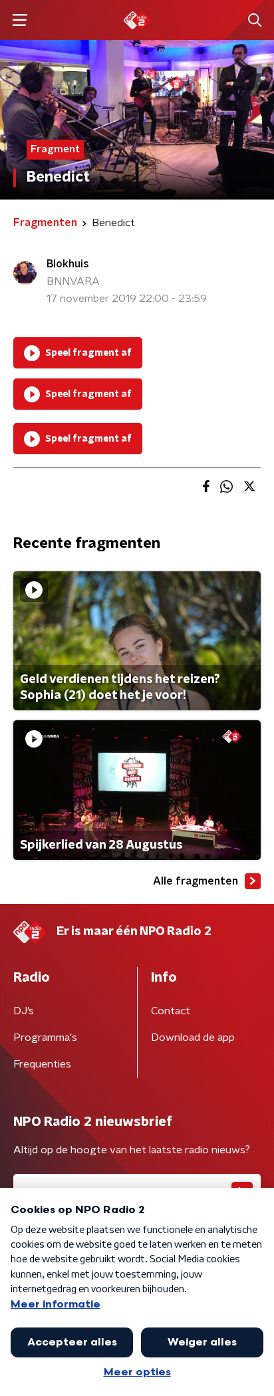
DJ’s (23, 1011)
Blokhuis (68, 264)
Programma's (45, 1037)
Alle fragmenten (195, 881)
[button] (20, 20)
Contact (170, 1011)
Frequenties (42, 1064)
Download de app (193, 1037)
